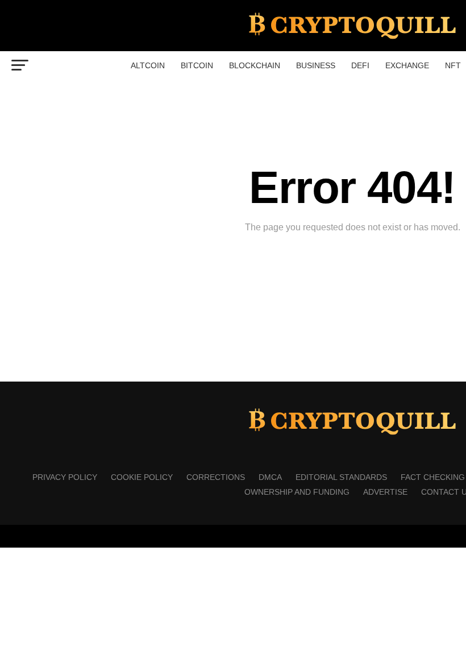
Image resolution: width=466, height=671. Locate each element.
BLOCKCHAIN (254, 65)
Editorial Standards (341, 477)
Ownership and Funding (296, 491)
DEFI (360, 65)
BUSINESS (315, 65)
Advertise (385, 491)
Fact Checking (433, 477)
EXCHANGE (407, 65)
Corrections (215, 477)
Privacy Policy (64, 477)
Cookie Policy (142, 477)
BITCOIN (197, 65)
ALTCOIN (148, 65)
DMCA (270, 477)
